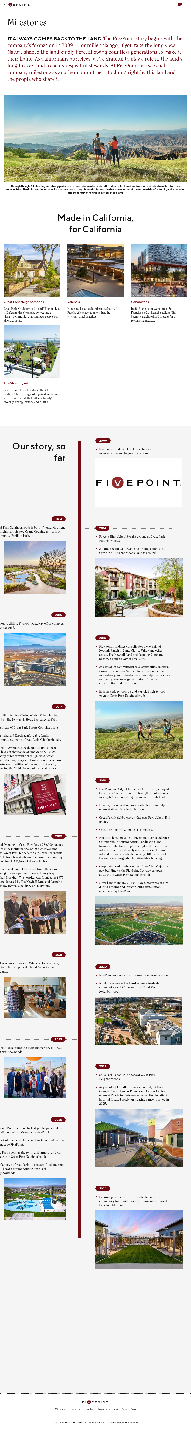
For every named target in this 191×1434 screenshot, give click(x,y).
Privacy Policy (79, 1422)
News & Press (129, 1409)
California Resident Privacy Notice (122, 1422)
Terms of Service (96, 1422)
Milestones (60, 1409)
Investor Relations (108, 1409)
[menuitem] (60, 1409)
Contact (90, 1409)
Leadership (76, 1409)
